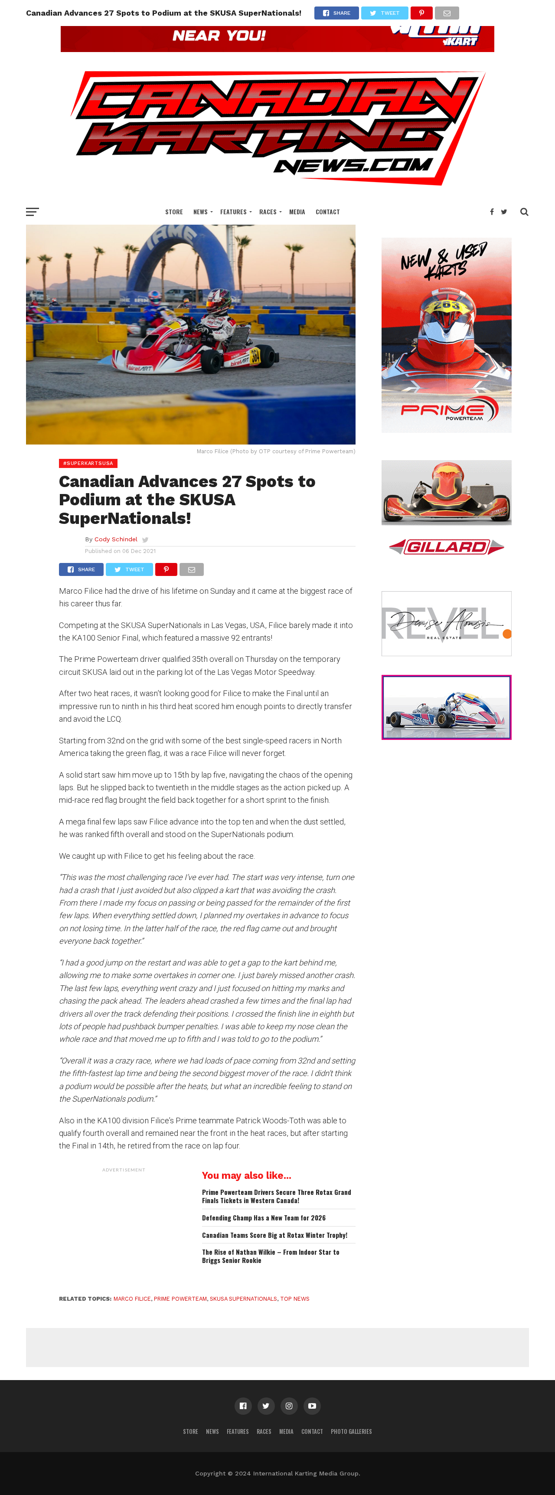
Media (297, 211)
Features (233, 211)
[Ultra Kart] (277, 49)
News (200, 211)
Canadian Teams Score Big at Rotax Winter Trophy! (274, 1235)
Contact (328, 211)
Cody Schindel (116, 539)
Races (268, 211)
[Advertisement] (124, 1231)
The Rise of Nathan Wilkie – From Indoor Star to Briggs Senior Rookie (271, 1256)
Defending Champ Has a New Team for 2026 (264, 1218)
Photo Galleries (351, 1431)
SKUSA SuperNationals (243, 1298)
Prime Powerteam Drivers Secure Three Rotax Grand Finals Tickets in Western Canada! (276, 1196)
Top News (295, 1298)
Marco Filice (132, 1298)
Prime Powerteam (180, 1298)
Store (174, 211)
